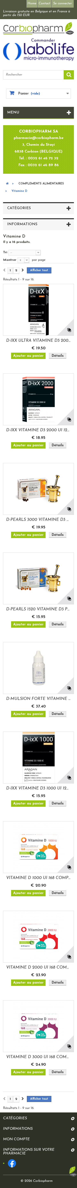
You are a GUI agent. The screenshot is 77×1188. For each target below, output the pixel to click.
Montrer (9, 260)
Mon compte (16, 1139)
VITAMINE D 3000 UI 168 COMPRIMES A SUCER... (38, 1057)
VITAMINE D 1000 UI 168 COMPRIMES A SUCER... (38, 878)
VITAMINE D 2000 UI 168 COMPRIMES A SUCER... (38, 967)
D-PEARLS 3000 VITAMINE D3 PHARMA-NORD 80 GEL (38, 520)
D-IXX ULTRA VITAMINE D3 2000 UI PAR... (38, 341)
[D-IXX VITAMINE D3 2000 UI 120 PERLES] (38, 399)
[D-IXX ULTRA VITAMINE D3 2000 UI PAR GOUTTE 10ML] (38, 310)
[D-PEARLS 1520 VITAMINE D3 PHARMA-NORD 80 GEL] (38, 578)
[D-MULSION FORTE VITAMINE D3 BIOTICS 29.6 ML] (38, 668)
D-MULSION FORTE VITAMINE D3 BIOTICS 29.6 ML (38, 699)
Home (32, 3)
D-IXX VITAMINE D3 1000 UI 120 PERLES (38, 788)
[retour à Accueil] (7, 184)
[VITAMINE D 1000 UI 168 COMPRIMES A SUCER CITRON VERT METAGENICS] (38, 847)
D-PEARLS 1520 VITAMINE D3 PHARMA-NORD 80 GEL (38, 609)
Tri (5, 252)
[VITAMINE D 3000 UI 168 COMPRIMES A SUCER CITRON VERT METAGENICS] (38, 1026)
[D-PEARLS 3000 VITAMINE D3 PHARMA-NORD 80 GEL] (38, 489)
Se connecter (62, 3)
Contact (44, 3)
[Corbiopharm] (38, 28)
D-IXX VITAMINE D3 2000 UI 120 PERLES (38, 430)
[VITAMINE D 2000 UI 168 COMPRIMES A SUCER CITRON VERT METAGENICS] (38, 936)
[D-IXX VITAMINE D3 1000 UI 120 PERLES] (38, 757)
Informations (22, 224)
